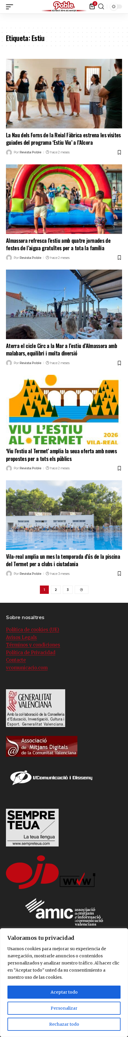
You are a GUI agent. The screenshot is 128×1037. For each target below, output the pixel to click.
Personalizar (64, 1008)
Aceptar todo (64, 992)
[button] (124, 6)
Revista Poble (30, 152)
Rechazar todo (64, 1024)
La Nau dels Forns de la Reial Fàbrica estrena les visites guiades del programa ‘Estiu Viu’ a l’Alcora (63, 138)
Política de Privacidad (30, 652)
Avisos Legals (21, 637)
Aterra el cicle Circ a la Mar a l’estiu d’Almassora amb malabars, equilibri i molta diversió (61, 349)
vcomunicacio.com (27, 668)
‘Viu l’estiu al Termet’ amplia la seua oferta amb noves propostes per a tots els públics (61, 454)
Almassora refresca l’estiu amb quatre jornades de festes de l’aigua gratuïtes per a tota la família (58, 244)
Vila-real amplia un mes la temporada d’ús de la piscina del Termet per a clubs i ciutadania (63, 560)
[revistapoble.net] (64, 6)
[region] (64, 982)
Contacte (16, 660)
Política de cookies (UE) (32, 629)
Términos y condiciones (33, 645)
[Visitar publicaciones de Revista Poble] (9, 152)
